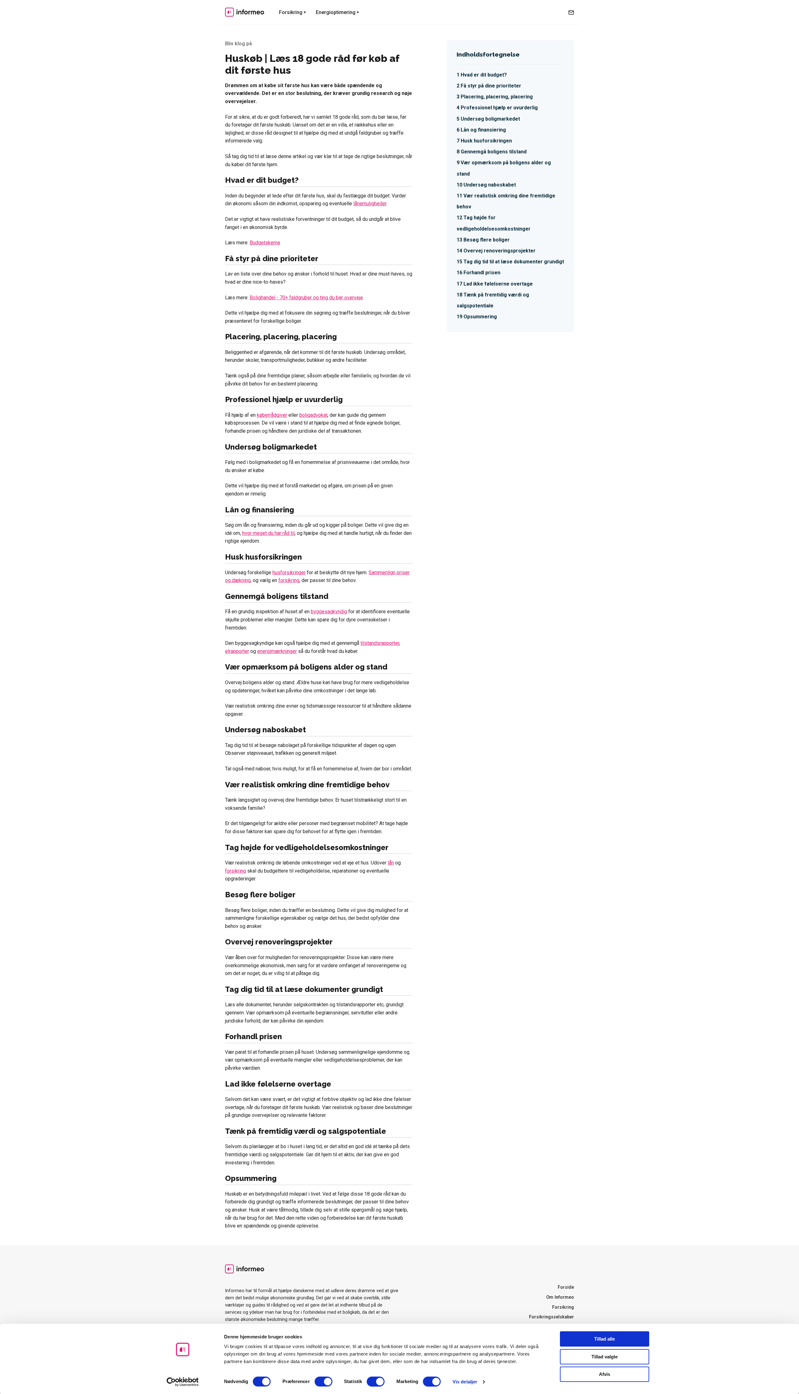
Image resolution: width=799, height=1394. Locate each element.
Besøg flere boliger (486, 240)
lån (391, 863)
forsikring (288, 580)
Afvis (604, 1374)
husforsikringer (289, 572)
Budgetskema (265, 243)
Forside (566, 1287)
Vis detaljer (465, 1381)
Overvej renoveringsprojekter (499, 251)
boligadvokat (313, 415)
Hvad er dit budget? (484, 75)
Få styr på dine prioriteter (491, 86)
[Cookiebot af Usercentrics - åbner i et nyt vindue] (182, 1382)
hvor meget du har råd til (268, 533)
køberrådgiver (272, 415)
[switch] (323, 1382)
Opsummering (480, 317)
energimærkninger (277, 651)
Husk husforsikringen (486, 141)
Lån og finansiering (483, 130)
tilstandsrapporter (379, 643)
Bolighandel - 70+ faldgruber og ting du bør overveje (306, 298)
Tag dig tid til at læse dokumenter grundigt (513, 262)
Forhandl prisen (481, 273)
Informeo (244, 12)
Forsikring (290, 12)
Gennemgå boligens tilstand (494, 152)
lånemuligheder (369, 204)
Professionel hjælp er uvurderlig (499, 108)
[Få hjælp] (571, 12)
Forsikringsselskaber (551, 1317)
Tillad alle (604, 1339)
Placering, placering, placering (497, 97)
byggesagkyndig (329, 612)
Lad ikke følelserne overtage (498, 284)
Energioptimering (335, 12)
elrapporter (237, 651)
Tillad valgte (604, 1356)
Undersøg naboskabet (489, 185)
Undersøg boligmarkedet (490, 119)
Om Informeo (560, 1297)
